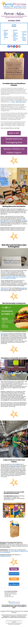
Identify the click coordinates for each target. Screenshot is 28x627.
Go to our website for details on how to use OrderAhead (14, 551)
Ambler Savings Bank (14, 465)
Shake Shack (4, 333)
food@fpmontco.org (5, 556)
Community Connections (15, 38)
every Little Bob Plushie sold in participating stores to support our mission (13, 277)
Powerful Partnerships (15, 32)
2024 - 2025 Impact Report (19, 102)
